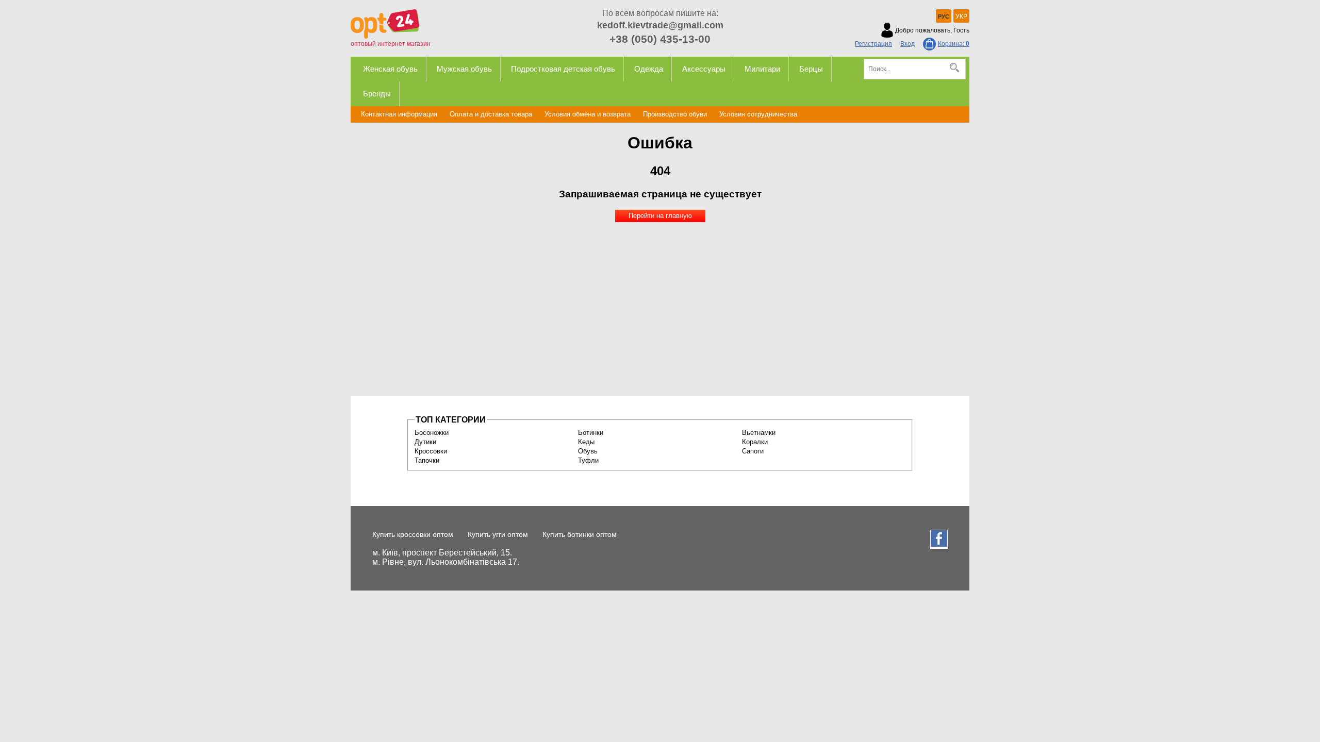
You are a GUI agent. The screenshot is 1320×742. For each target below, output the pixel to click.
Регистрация (873, 44)
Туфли (588, 460)
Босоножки (432, 432)
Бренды (377, 93)
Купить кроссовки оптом (412, 534)
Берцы (811, 68)
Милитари (762, 68)
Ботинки (590, 432)
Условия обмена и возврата (587, 114)
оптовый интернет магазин (391, 44)
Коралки (755, 442)
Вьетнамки (759, 432)
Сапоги (753, 451)
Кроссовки (431, 451)
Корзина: (953, 43)
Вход (907, 44)
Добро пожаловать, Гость (932, 30)
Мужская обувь (464, 68)
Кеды (586, 442)
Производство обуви (675, 114)
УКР (961, 16)
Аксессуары (703, 68)
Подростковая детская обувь (563, 68)
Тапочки (427, 460)
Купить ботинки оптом (579, 534)
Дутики (425, 442)
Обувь (588, 451)
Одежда (648, 68)
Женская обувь (390, 68)
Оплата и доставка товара (491, 114)
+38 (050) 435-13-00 (660, 39)
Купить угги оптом (498, 534)
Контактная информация (399, 114)
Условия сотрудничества (758, 114)
